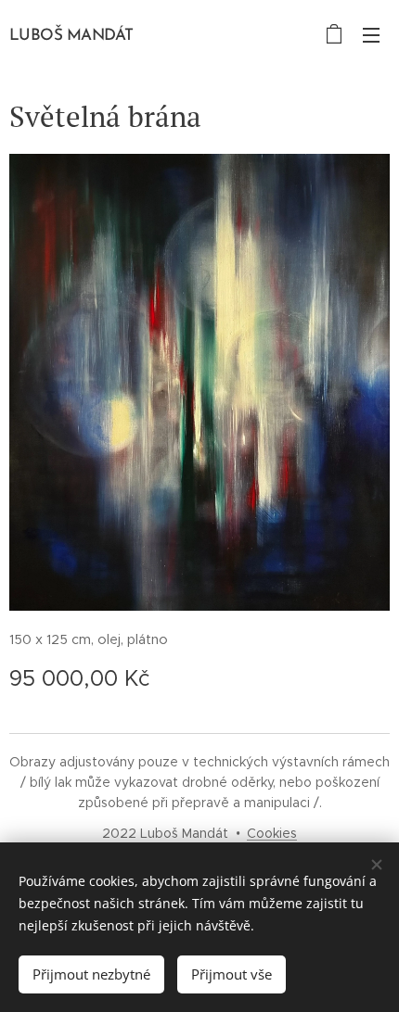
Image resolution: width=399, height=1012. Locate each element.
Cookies (272, 833)
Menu (371, 34)
